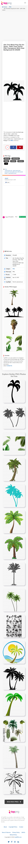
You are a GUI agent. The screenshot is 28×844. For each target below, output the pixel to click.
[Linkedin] (18, 842)
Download (23, 216)
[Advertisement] (14, 27)
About (5, 827)
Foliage (6, 161)
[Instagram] (15, 842)
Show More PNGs (13, 802)
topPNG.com (18, 837)
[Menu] (25, 2)
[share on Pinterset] (20, 147)
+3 (6, 163)
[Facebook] (13, 147)
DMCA (23, 832)
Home (5, 7)
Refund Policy (13, 834)
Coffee (7, 182)
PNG (10, 7)
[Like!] (7, 147)
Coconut (13, 161)
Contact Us (9, 365)
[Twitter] (8, 842)
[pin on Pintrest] (23, 382)
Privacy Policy (16, 832)
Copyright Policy (13, 827)
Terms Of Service (6, 832)
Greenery (21, 161)
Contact (21, 827)
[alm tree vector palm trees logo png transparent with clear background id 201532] (14, 652)
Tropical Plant (16, 158)
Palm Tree (7, 158)
